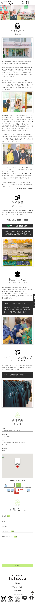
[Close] (18, 460)
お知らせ (10, 601)
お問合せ (17, 601)
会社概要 (17, 583)
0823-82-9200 (22, 220)
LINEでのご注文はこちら (19, 226)
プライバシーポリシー (17, 587)
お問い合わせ (17, 591)
